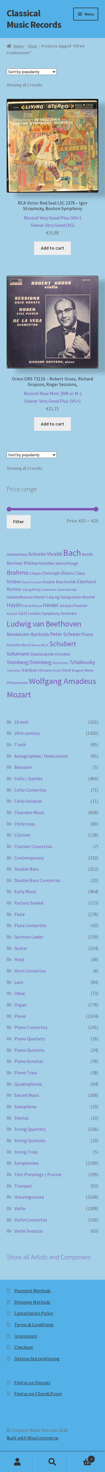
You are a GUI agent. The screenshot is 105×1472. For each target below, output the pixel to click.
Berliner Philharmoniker (31, 563)
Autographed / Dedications (41, 756)
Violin (20, 1208)
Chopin (35, 573)
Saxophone (25, 1106)
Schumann (18, 653)
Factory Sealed (28, 903)
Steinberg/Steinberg (29, 662)
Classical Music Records (34, 18)
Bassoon (23, 767)
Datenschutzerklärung (37, 1358)
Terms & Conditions (34, 1324)
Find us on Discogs (32, 1382)
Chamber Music (29, 812)
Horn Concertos (30, 971)
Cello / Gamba (28, 778)
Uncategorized (29, 1197)
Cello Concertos (30, 790)
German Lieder (28, 937)
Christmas (24, 824)
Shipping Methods (32, 1302)
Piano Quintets (29, 1050)
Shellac (21, 1118)
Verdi (66, 670)
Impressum (25, 1336)
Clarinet (22, 835)
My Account (17, 1462)
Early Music (25, 891)
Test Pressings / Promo (37, 1174)
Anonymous (17, 554)
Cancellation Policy (33, 1313)
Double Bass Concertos (37, 880)
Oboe (19, 993)
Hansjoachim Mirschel (77, 597)
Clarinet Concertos (33, 846)
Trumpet (23, 1186)
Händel (50, 605)
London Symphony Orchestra (52, 613)
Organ (20, 1005)
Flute (19, 914)
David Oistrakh (32, 582)
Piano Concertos (31, 1027)
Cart (81, 1457)
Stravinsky (60, 662)
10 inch (21, 722)
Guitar (20, 948)
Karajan (12, 614)
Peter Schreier (65, 634)
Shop (32, 46)
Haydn (14, 604)
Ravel (26, 645)
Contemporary (29, 858)
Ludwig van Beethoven (44, 624)
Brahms (18, 572)
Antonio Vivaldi (45, 553)
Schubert (62, 643)
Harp (19, 959)
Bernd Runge (67, 563)
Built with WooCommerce (32, 1438)
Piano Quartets (29, 1039)
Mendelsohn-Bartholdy (28, 634)
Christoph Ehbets (58, 573)
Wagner (77, 670)
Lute (18, 982)
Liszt (22, 613)
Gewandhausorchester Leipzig (33, 597)
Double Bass (53, 581)
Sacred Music (26, 1095)
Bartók (87, 554)
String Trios (26, 1152)
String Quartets (30, 1129)
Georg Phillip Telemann (39, 590)
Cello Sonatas (28, 801)
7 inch (20, 744)
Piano (87, 634)
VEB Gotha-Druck (49, 670)
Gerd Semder (67, 589)
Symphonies (26, 1163)
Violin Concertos (30, 1220)
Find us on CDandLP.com (38, 1393)
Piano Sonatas (28, 1061)
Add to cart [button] (52, 248)
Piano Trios (25, 1072)
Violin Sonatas (28, 1231)
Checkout (23, 1347)
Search (52, 1462)
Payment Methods (32, 1290)
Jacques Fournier (73, 605)
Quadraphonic (28, 1084)
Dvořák (70, 581)
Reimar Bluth (39, 645)
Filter (18, 521)
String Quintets (30, 1140)
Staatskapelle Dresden (50, 654)
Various (29, 670)
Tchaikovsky (82, 662)
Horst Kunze (32, 605)
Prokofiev (14, 644)
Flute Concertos (30, 925)
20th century (27, 733)
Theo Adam (14, 670)
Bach (72, 552)
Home (18, 46)
